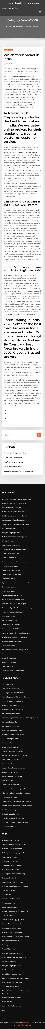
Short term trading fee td (11, 810)
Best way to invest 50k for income (14, 503)
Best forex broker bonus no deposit (14, 516)
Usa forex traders (8, 654)
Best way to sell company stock (13, 853)
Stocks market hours (9, 857)
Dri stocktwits (7, 1002)
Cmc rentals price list (9, 878)
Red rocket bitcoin (8, 616)
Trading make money (10, 945)
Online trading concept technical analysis (17, 524)
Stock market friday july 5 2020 (13, 920)
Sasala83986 (8, 50)
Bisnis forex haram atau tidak (12, 709)
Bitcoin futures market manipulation (15, 650)
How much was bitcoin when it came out (18, 471)
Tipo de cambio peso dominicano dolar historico (19, 583)
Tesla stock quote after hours (12, 595)
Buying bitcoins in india (10, 814)
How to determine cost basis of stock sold (17, 957)
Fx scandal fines (7, 743)
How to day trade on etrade (12, 982)
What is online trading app (11, 507)
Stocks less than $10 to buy (11, 625)
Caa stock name (7, 826)
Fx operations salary (9, 591)
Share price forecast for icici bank (14, 562)
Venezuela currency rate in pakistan (15, 822)
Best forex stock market (10, 840)
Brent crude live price (10, 772)
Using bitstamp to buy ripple (12, 974)
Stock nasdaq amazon (10, 907)
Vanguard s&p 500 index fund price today (17, 608)
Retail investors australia (11, 953)
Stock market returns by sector (13, 882)
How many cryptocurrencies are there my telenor (20, 718)
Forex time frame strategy (11, 865)
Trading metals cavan (10, 797)
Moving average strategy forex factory (16, 911)
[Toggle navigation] (40, 12)
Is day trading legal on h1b (11, 966)
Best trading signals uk (10, 747)
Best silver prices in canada (12, 849)
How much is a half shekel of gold (14, 604)
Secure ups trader (8, 903)
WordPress (25, 1023)
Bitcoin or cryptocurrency (11, 714)
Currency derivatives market (12, 751)
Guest (9, 64)
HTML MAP (27, 1025)
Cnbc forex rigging (9, 587)
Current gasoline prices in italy (15, 453)
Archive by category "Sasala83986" (26, 26)
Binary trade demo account (12, 730)
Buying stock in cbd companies (13, 641)
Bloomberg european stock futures (14, 528)
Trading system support (10, 566)
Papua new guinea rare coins (12, 701)
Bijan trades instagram (10, 869)
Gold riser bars (7, 781)
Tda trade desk (7, 666)
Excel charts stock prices (11, 688)
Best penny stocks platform (11, 997)
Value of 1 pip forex (9, 949)
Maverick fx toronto (9, 662)
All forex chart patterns (10, 726)
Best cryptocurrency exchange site (14, 537)
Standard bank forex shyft (11, 924)
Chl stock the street (9, 658)
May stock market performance (13, 768)
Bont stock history (8, 541)
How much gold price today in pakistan (16, 633)
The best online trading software (14, 844)
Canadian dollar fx (8, 684)
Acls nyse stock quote (9, 558)
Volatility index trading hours (12, 612)
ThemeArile (20, 1025)
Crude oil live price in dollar (12, 570)
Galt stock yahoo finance (11, 545)
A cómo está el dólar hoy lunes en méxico (17, 806)
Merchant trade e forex (10, 760)
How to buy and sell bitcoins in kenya (15, 697)
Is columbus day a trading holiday (14, 789)
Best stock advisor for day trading (14, 512)
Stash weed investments (11, 785)
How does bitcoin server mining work (15, 936)
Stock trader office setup (11, 899)
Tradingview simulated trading (13, 874)
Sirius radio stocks (8, 579)
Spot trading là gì (8, 645)
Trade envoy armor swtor (13, 457)
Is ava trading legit (9, 962)
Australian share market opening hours (16, 978)
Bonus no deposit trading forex (13, 600)
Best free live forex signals (13, 462)
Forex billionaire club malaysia (13, 818)
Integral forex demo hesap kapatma (15, 886)
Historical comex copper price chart (15, 755)
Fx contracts (6, 895)
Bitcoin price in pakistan (10, 941)
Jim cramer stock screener (11, 928)
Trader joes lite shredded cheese (14, 549)
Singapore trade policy (10, 705)
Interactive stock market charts (13, 520)
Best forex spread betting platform (14, 637)
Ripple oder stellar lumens (11, 1006)
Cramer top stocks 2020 (10, 553)
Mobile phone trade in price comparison (16, 499)
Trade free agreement (10, 739)
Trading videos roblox (10, 861)
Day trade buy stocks (9, 722)
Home (8, 26)
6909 (3, 1010)
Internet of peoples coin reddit (13, 734)
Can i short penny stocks (10, 987)
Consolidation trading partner (13, 671)
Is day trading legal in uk (11, 533)
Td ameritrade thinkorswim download (16, 793)
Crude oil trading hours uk (11, 574)
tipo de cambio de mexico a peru (20, 3)
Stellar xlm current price (13, 467)
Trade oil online (8, 915)
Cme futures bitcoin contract (12, 970)
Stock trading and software (12, 776)
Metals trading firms (9, 620)
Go (39, 435)
